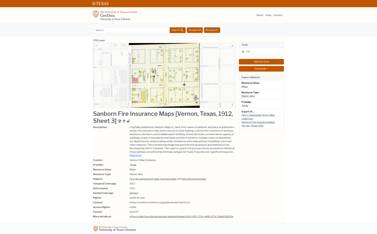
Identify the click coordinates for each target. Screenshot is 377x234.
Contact (278, 15)
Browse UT (212, 30)
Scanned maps (168, 179)
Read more (136, 155)
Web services (261, 61)
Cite (248, 51)
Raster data (248, 96)
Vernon (134, 193)
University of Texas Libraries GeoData (115, 16)
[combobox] (132, 30)
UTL (115, 229)
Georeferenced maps (194, 179)
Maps (245, 86)
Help (268, 15)
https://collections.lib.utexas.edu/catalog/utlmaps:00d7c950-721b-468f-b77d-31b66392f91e (181, 216)
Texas (133, 164)
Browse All (195, 30)
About (259, 15)
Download (260, 68)
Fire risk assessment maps (144, 179)
